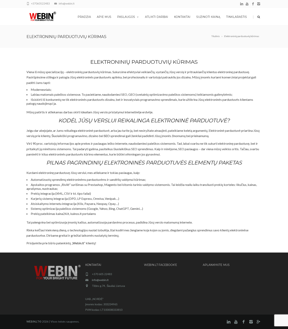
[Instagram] (259, 4)
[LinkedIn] (242, 4)
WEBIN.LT (32, 321)
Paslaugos (126, 17)
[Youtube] (247, 4)
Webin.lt (78, 243)
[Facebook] (253, 4)
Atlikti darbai (156, 17)
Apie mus (104, 17)
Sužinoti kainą (208, 17)
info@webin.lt (100, 280)
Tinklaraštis (236, 17)
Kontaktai (182, 17)
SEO (107, 136)
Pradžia (84, 17)
